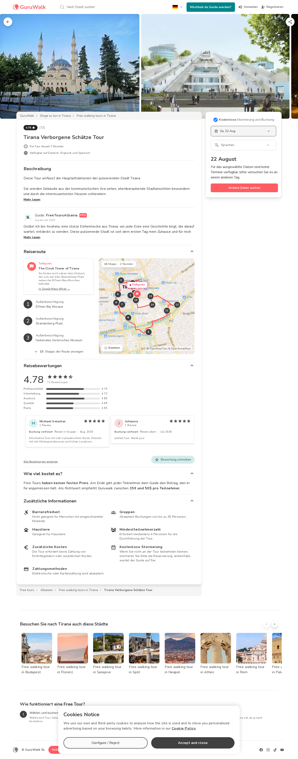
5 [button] (118, 294)
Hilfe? (56, 750)
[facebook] (261, 750)
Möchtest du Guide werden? (210, 7)
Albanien (46, 590)
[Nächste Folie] (287, 66)
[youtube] (282, 750)
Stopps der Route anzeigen (62, 352)
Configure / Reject (106, 742)
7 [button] (122, 304)
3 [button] (121, 280)
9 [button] (148, 332)
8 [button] (128, 317)
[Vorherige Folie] (10, 66)
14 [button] (152, 304)
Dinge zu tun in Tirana (55, 116)
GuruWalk (27, 116)
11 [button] (166, 310)
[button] (137, 294)
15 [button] (135, 300)
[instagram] (268, 750)
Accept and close (193, 742)
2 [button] (130, 295)
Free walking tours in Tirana (96, 116)
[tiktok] (275, 750)
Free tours (27, 590)
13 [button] (150, 296)
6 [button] (116, 302)
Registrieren (275, 7)
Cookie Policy (184, 728)
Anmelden (251, 7)
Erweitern (114, 348)
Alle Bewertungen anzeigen (41, 461)
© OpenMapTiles (157, 348)
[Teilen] (290, 21)
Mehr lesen (32, 199)
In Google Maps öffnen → (54, 289)
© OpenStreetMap (179, 348)
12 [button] (177, 304)
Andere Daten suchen (244, 188)
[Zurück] (7, 21)
